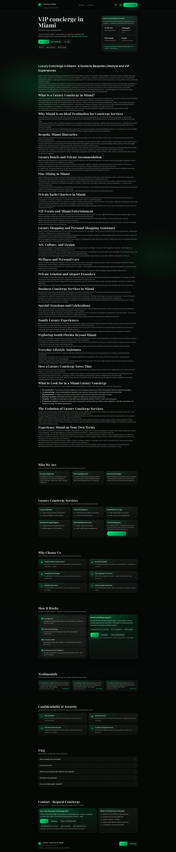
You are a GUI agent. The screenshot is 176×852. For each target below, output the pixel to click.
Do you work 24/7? (46, 765)
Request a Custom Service (117, 533)
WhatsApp (57, 42)
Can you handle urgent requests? (51, 784)
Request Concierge (130, 5)
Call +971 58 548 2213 (117, 635)
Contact (90, 5)
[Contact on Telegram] (116, 5)
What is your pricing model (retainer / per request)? (57, 772)
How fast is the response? (48, 778)
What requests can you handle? (50, 759)
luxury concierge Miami (118, 80)
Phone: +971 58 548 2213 (68, 821)
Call (68, 42)
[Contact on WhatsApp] (120, 5)
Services (81, 5)
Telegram (45, 42)
